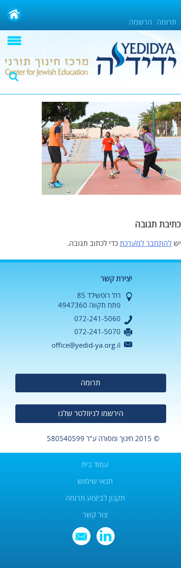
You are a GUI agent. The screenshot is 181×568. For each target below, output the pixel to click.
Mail (81, 536)
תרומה (166, 22)
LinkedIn (106, 536)
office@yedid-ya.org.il (86, 345)
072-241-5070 (97, 332)
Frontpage (14, 14)
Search (14, 76)
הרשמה (140, 22)
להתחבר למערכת (146, 243)
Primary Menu (14, 41)
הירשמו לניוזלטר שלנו (90, 413)
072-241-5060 (97, 319)
